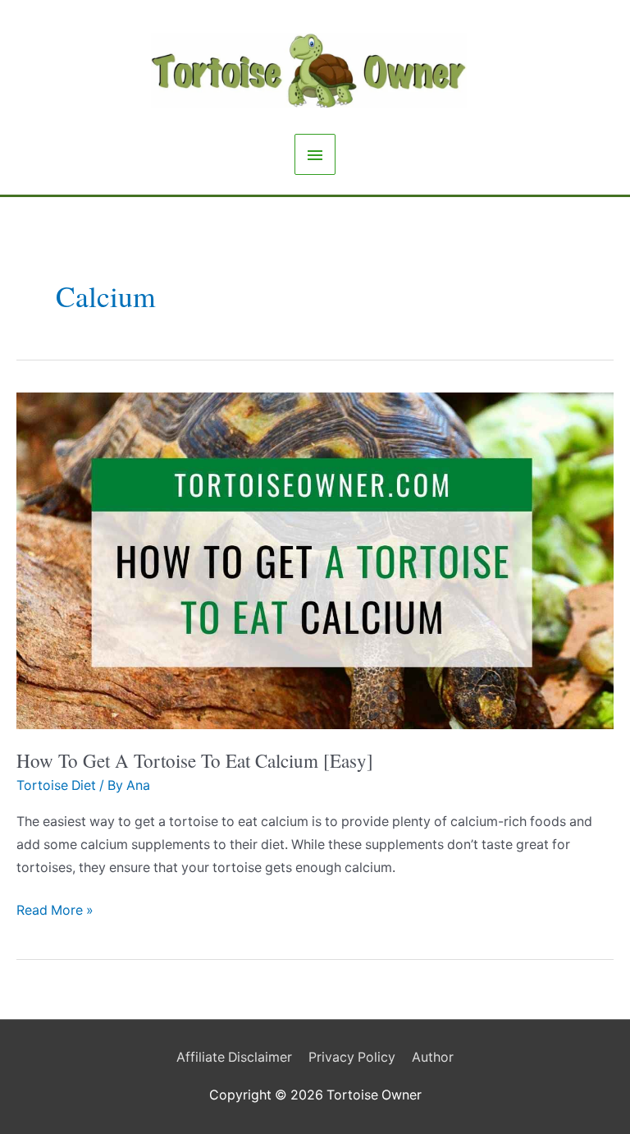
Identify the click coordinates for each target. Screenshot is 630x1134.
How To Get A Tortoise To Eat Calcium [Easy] (194, 760)
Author (433, 1057)
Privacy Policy (351, 1057)
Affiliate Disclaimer (234, 1057)
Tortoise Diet (56, 785)
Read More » (55, 912)
